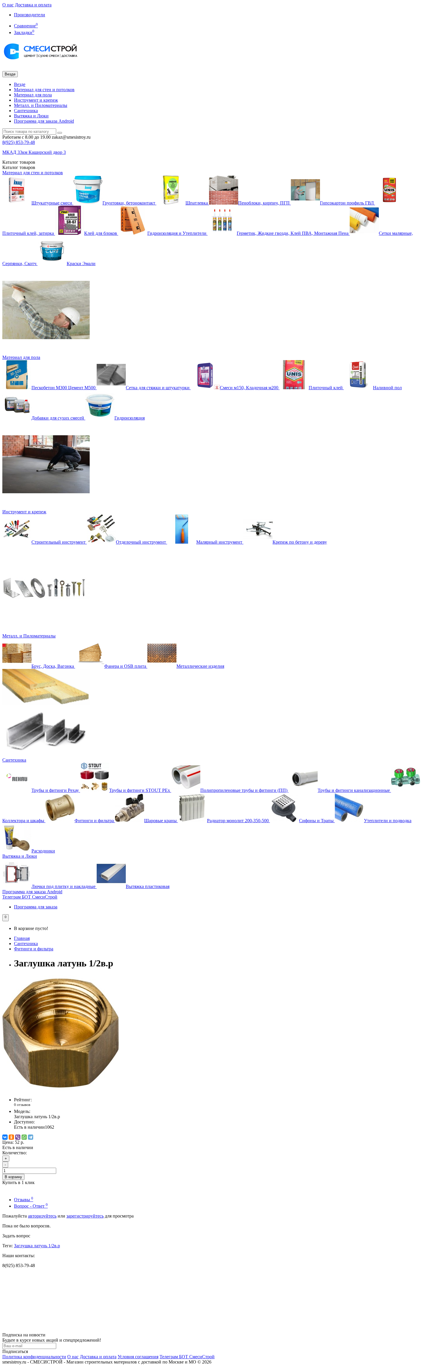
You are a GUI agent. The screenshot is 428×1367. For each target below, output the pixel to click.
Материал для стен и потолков (44, 89)
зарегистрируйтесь (85, 1215)
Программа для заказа (35, 906)
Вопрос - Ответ (31, 1206)
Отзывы (23, 1199)
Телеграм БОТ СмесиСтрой (29, 896)
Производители (29, 14)
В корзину (13, 1177)
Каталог (18, 167)
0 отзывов (22, 1104)
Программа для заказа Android (44, 121)
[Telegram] (30, 1137)
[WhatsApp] (24, 1137)
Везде (19, 84)
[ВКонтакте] (5, 1137)
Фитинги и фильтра (33, 948)
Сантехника (26, 110)
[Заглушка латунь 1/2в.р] (60, 1089)
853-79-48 (18, 142)
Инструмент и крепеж (36, 100)
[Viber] (17, 1137)
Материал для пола (33, 94)
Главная (22, 938)
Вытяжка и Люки (31, 115)
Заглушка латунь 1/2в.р (37, 1245)
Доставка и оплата (33, 4)
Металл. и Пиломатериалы (40, 105)
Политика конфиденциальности (34, 1356)
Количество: (14, 1152)
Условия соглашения (138, 1356)
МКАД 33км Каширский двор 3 (34, 152)
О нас (8, 4)
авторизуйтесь (42, 1215)
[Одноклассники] (11, 1137)
